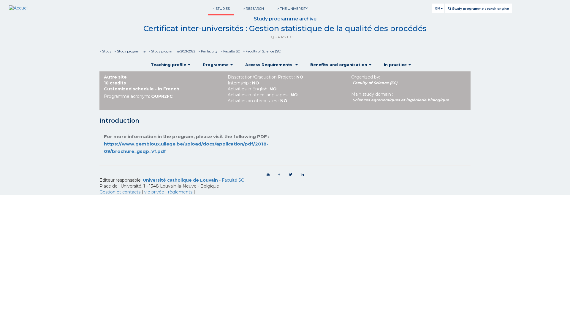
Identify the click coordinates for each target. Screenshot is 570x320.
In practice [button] (396, 64)
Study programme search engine (480, 9)
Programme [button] (216, 64)
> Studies (221, 9)
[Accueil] (18, 8)
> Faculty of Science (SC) (262, 51)
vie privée (154, 192)
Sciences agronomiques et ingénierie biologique (401, 100)
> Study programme (129, 51)
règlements (180, 192)
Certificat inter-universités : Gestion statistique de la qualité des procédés (285, 28)
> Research (253, 9)
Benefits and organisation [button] (339, 64)
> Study (105, 51)
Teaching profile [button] (169, 64)
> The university (292, 9)
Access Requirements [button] (270, 64)
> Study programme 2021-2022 (171, 51)
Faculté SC (233, 180)
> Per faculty (208, 51)
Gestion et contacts (119, 192)
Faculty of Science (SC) (375, 83)
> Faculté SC (230, 51)
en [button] (438, 8)
